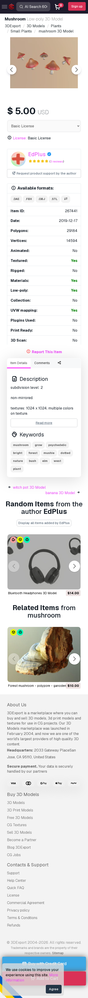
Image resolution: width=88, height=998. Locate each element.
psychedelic (57, 445)
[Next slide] (76, 69)
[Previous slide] (11, 69)
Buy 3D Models (23, 794)
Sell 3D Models (19, 832)
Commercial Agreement (25, 902)
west (57, 461)
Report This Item (47, 352)
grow (38, 445)
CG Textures (17, 825)
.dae (16, 199)
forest (32, 453)
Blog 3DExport (19, 847)
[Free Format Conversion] (65, 199)
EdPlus (37, 154)
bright (17, 453)
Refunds (13, 925)
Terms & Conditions (22, 917)
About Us (16, 705)
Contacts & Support (28, 865)
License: (20, 138)
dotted (65, 453)
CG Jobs (14, 855)
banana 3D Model (60, 492)
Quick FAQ (15, 887)
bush (32, 461)
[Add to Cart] (65, 583)
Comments (42, 363)
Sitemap (58, 953)
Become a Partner (22, 840)
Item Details (18, 363)
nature (18, 461)
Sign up (77, 6)
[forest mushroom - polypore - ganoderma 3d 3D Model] (44, 654)
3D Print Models (20, 810)
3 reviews (56, 161)
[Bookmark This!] (74, 583)
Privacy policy (18, 910)
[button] (74, 566)
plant (17, 469)
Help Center (16, 880)
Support (13, 873)
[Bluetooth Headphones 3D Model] (44, 561)
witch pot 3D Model (29, 487)
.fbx (28, 199)
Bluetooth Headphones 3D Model (32, 593)
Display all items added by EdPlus (44, 523)
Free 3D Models (20, 817)
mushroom (21, 445)
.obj (41, 199)
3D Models (16, 802)
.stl (54, 199)
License (13, 895)
